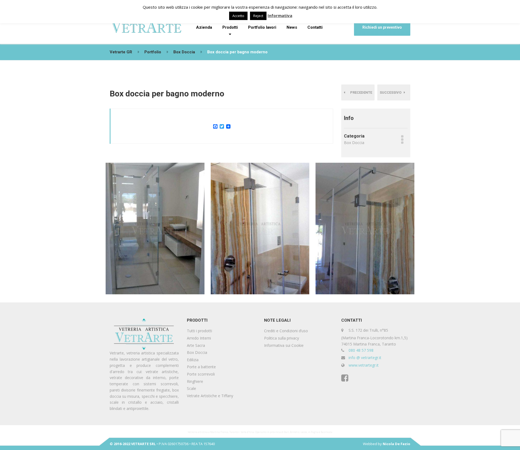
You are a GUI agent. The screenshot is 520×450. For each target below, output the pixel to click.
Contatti (315, 27)
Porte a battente (201, 366)
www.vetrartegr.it (364, 365)
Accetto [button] (238, 15)
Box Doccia (197, 352)
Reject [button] (258, 15)
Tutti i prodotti (199, 330)
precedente (360, 92)
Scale (191, 388)
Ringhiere (195, 381)
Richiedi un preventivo (382, 27)
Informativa (280, 15)
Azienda (204, 27)
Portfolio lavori (262, 27)
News (292, 27)
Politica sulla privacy (281, 338)
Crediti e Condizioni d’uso (286, 330)
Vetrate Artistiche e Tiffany (210, 395)
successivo (392, 92)
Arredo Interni (199, 338)
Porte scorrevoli (201, 374)
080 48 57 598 (361, 350)
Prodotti (230, 27)
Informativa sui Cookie (284, 345)
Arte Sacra (196, 345)
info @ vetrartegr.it (365, 357)
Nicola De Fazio (396, 443)
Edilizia (193, 359)
